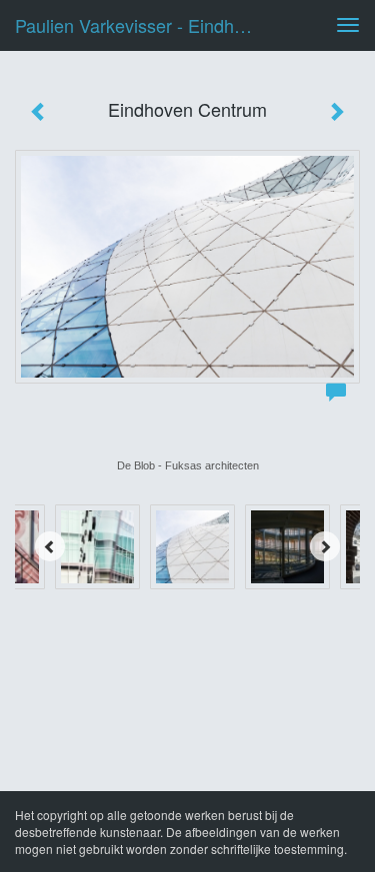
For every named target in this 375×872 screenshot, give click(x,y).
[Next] (325, 546)
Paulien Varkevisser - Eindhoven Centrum (143, 25)
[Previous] (50, 546)
